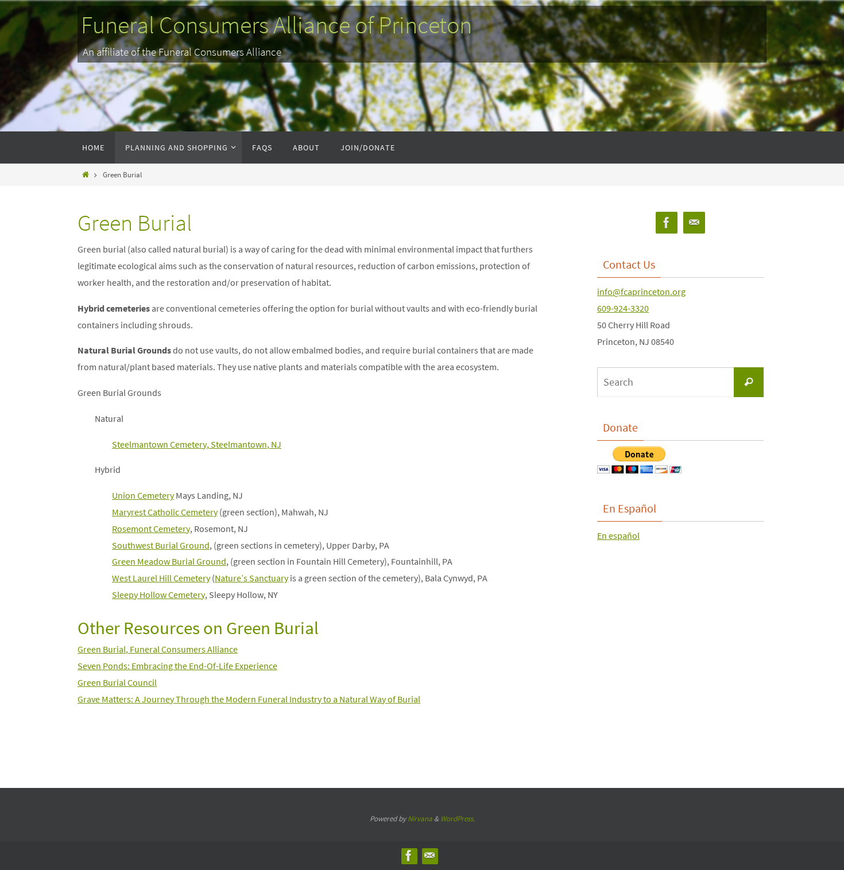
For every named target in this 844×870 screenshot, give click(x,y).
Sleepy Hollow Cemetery (158, 594)
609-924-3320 (623, 308)
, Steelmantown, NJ (244, 444)
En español (618, 535)
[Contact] (694, 223)
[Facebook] (666, 223)
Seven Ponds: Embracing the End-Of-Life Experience (177, 665)
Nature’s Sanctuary (251, 578)
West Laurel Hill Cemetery (161, 578)
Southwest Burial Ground (161, 545)
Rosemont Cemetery (151, 528)
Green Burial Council (117, 682)
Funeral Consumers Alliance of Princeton (276, 25)
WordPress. (457, 819)
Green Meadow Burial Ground (169, 561)
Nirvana (420, 819)
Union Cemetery (143, 495)
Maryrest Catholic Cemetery (165, 512)
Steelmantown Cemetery (159, 444)
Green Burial (102, 649)
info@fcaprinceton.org (641, 291)
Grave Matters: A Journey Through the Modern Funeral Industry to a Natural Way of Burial (249, 699)
